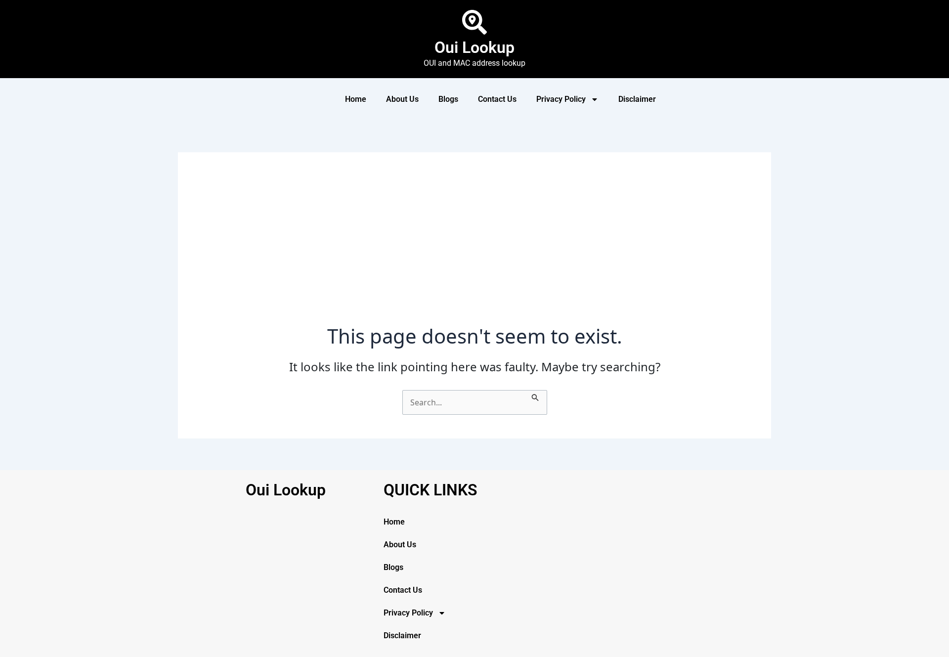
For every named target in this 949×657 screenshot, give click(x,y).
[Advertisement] (474, 250)
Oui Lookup (474, 47)
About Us (402, 99)
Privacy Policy (561, 99)
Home (355, 99)
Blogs (448, 99)
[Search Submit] (535, 396)
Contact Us (497, 99)
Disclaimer (637, 99)
